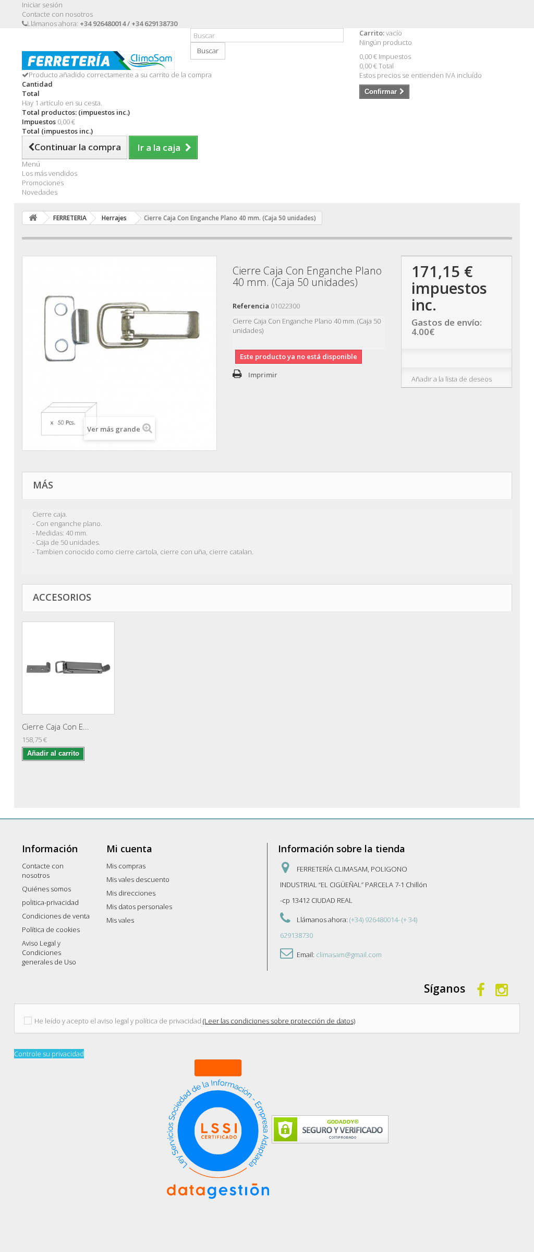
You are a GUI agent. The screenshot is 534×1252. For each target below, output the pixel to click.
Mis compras (125, 866)
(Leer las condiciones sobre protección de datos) (279, 1021)
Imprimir (262, 374)
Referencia (251, 306)
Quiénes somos (46, 888)
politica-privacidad (50, 902)
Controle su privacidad (49, 1053)
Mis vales (120, 920)
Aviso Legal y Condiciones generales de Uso (49, 952)
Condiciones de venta (56, 916)
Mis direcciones (130, 893)
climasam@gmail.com (349, 954)
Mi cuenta (129, 848)
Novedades (39, 192)
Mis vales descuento (137, 879)
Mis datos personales (139, 906)
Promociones (43, 182)
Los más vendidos (49, 173)
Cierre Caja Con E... (55, 726)
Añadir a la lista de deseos (451, 379)
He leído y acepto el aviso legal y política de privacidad (117, 1021)
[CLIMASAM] (98, 60)
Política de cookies (51, 929)
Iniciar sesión (42, 4)
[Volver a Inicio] (33, 217)
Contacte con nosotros (57, 14)
